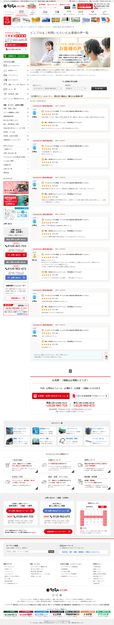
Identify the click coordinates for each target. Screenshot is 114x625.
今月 (102, 506)
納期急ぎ (81, 552)
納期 (75, 552)
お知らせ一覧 (46, 604)
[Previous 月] (99, 507)
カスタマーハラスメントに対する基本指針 (97, 604)
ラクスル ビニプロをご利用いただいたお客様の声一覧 (22, 27)
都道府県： (68, 85)
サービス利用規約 (55, 604)
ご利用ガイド (74, 1)
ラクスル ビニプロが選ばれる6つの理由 (30, 604)
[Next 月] (105, 507)
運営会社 (15, 604)
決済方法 (64, 552)
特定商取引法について (78, 604)
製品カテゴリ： (37, 85)
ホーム (5, 27)
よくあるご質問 (94, 1)
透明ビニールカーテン (92, 552)
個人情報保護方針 (66, 604)
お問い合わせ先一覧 (106, 1)
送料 (70, 552)
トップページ (8, 604)
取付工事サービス (84, 1)
